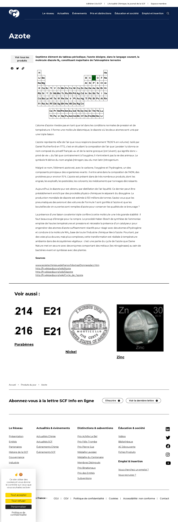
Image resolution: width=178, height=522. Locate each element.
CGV (66, 498)
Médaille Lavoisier (87, 452)
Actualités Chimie (46, 436)
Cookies (113, 498)
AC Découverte (126, 447)
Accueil (12, 385)
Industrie (14, 462)
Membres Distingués (88, 462)
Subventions (84, 478)
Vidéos (122, 436)
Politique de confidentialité (88, 498)
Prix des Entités (86, 473)
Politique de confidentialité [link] (18, 513)
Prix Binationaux (86, 468)
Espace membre (158, 4)
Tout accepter (19, 495)
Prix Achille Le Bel (87, 436)
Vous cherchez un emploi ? (133, 469)
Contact (164, 498)
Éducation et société (127, 13)
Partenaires (15, 447)
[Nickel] (88, 325)
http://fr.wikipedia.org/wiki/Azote (53, 268)
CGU (56, 498)
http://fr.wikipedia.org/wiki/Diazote (54, 272)
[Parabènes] (37, 321)
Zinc (120, 357)
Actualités (63, 13)
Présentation (16, 436)
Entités (13, 441)
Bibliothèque (125, 441)
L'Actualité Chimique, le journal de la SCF (126, 4)
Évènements (79, 13)
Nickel (71, 352)
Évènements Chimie (47, 447)
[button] (168, 13)
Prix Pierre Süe (85, 447)
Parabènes (24, 344)
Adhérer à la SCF (94, 4)
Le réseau (48, 13)
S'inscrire (110, 400)
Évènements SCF (45, 452)
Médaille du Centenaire (90, 457)
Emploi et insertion (153, 13)
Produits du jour (28, 385)
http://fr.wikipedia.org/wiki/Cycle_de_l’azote (59, 275)
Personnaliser (18, 506)
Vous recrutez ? (127, 475)
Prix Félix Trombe (87, 441)
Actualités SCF (44, 441)
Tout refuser (18, 501)
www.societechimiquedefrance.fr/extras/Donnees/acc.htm (67, 265)
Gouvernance (16, 457)
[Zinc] (140, 328)
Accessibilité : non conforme (139, 498)
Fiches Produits (126, 452)
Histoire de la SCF (18, 452)
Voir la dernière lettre (141, 400)
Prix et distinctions (100, 13)
